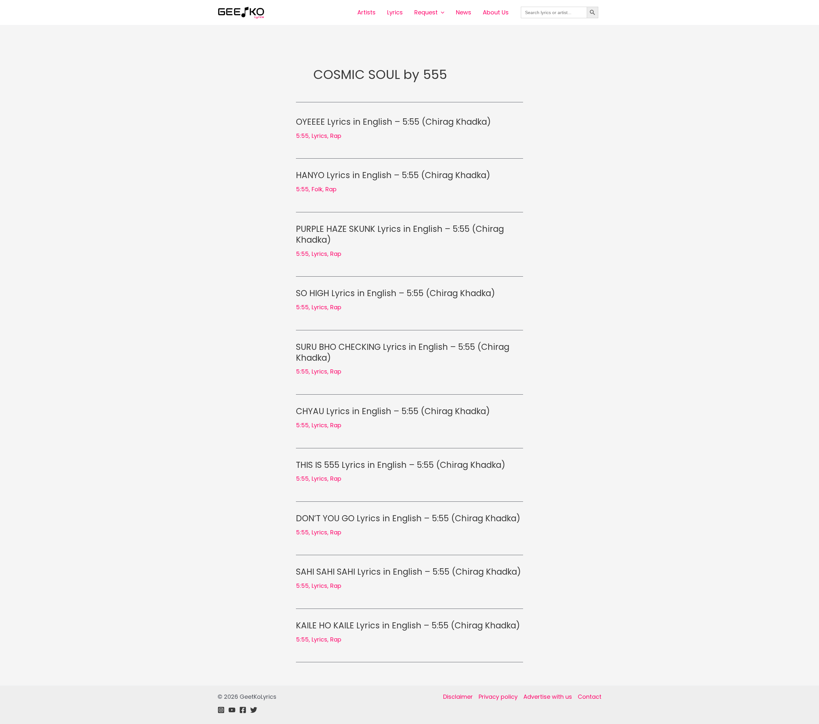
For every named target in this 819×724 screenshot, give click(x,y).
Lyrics (395, 12)
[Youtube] (231, 709)
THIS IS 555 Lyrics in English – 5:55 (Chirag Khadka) (400, 465)
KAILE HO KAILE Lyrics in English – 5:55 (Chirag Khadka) (408, 625)
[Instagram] (221, 709)
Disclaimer (458, 697)
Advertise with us (547, 697)
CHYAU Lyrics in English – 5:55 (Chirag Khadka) (393, 411)
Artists (366, 12)
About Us (496, 12)
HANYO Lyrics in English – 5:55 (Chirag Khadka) (393, 175)
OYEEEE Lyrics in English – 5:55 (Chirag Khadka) (393, 122)
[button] (441, 12)
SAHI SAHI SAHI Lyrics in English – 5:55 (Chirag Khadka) (408, 572)
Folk (317, 189)
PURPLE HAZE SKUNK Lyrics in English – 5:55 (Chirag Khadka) (400, 234)
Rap (335, 136)
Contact (589, 697)
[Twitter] (253, 709)
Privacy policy (498, 697)
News (463, 12)
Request (426, 12)
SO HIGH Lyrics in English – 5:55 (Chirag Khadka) (395, 293)
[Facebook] (242, 709)
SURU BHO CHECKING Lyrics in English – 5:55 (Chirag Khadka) (402, 352)
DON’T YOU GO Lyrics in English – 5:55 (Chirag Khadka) (408, 518)
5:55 (302, 136)
